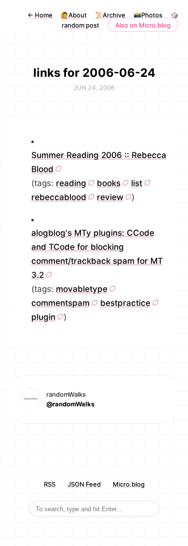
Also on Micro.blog (143, 25)
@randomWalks (70, 404)
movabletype (81, 289)
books (109, 183)
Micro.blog (129, 484)
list (136, 183)
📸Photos (148, 15)
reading (71, 183)
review (110, 197)
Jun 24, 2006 (94, 87)
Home (40, 15)
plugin (43, 317)
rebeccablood (58, 197)
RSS (49, 484)
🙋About (74, 15)
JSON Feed (84, 484)
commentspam (60, 303)
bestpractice (125, 303)
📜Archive (110, 15)
